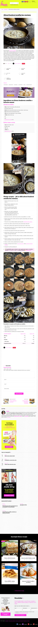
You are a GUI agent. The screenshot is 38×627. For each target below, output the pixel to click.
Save (24, 63)
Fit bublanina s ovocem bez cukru (10, 460)
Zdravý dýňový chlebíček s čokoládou (25, 402)
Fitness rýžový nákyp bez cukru (10, 464)
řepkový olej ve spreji (8, 119)
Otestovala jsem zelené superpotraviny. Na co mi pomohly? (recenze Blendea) (10, 506)
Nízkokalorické (11, 84)
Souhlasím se (21, 612)
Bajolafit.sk (25, 620)
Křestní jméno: (25, 608)
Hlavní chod (5, 9)
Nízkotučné (15, 84)
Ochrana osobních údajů (19, 620)
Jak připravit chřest (23, 504)
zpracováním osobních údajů (23, 612)
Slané (24, 84)
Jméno (5, 379)
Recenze (3, 503)
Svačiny (6, 454)
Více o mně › (8, 417)
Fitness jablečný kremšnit (13, 401)
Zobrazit (9, 548)
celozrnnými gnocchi (20, 243)
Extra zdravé (5, 84)
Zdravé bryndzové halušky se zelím (28, 558)
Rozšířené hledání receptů (14, 4)
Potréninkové (20, 84)
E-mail (5, 384)
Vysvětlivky (6, 620)
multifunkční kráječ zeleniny (27, 221)
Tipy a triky (3, 504)
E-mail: (15, 608)
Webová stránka (6, 388)
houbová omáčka (12, 50)
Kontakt (28, 620)
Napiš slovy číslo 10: (34, 608)
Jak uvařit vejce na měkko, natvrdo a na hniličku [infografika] (9, 512)
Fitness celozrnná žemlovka (9, 558)
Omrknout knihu (28, 250)
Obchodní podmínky (12, 620)
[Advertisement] (27, 206)
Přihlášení (33, 1)
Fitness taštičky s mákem (10, 581)
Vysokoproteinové (29, 84)
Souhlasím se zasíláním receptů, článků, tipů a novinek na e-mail (24, 611)
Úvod (2, 9)
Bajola (7, 411)
